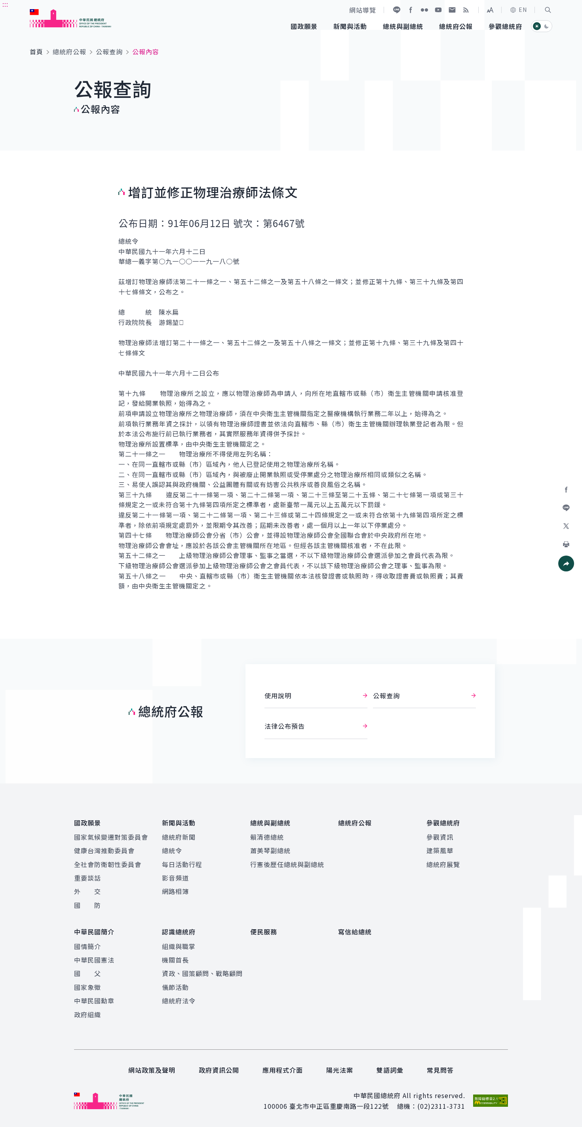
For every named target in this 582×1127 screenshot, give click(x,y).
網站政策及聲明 (151, 1070)
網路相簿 (175, 891)
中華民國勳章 (94, 1000)
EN (523, 9)
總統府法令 (179, 1000)
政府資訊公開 (219, 1070)
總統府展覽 (443, 864)
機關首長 (175, 960)
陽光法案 (339, 1070)
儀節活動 (175, 987)
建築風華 (439, 850)
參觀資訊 (439, 837)
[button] (548, 10)
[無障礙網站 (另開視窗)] (490, 1101)
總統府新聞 (179, 837)
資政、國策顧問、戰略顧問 (202, 973)
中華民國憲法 (94, 960)
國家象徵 (87, 987)
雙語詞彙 (390, 1070)
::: (5, 4)
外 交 (87, 891)
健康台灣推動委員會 (104, 850)
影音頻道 (175, 877)
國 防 (87, 905)
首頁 (36, 51)
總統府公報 (69, 51)
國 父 (87, 973)
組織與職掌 (179, 946)
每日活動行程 (182, 864)
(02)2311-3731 (441, 1106)
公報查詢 (109, 51)
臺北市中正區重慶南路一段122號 (339, 1106)
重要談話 (87, 877)
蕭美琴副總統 (270, 850)
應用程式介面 (282, 1070)
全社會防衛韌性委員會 (107, 864)
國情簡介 (87, 946)
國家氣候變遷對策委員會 (111, 837)
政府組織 (87, 1014)
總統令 (172, 850)
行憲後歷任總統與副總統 (287, 864)
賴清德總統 (267, 837)
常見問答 (440, 1070)
